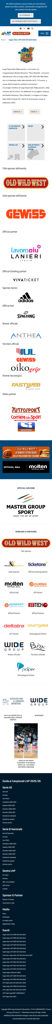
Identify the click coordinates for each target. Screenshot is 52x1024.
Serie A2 (17, 112)
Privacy (48, 1009)
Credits (44, 1012)
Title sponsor (26, 551)
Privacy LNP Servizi (13, 1012)
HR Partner (38, 592)
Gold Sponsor (14, 572)
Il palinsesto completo (14, 127)
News (30, 126)
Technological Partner (37, 634)
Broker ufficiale (14, 654)
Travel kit (13, 145)
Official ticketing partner (38, 572)
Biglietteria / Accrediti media (34, 147)
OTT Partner (14, 634)
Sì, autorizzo (24, 15)
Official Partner (14, 613)
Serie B (34, 112)
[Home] (15, 33)
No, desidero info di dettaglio (24, 21)
